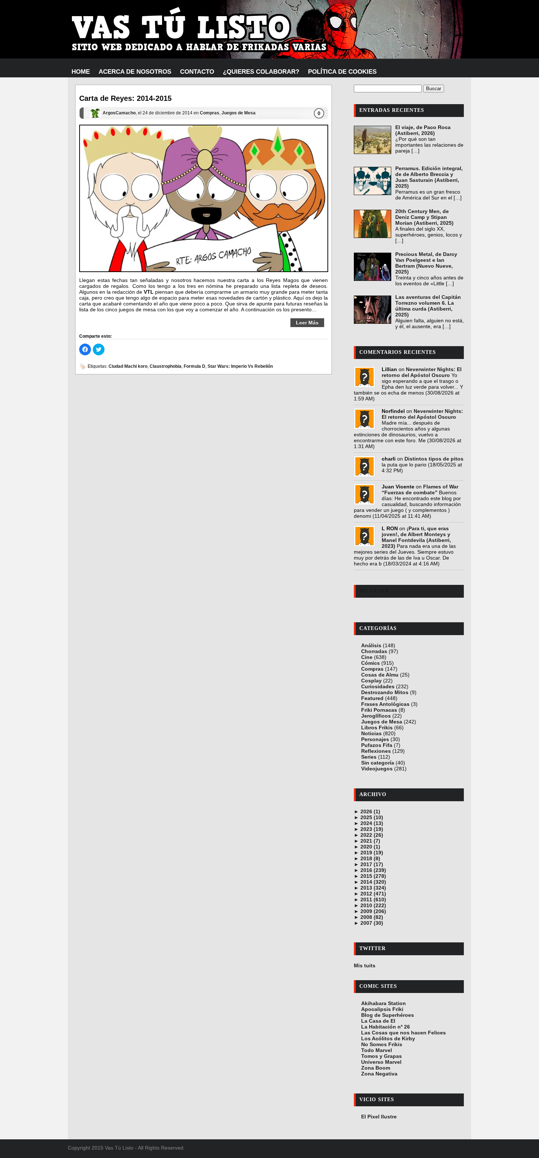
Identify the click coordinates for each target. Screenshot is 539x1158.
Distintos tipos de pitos (433, 459)
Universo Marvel (381, 1062)
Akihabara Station (383, 1003)
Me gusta (374, 591)
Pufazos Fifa (376, 745)
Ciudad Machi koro (128, 366)
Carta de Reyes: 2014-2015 (125, 98)
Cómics (370, 663)
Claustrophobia (166, 366)
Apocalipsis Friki (382, 1009)
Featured (372, 698)
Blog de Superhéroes (387, 1015)
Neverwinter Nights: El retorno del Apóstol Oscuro (422, 372)
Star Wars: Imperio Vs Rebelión (240, 366)
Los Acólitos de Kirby (388, 1038)
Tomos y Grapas (381, 1056)
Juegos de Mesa (238, 113)
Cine (367, 657)
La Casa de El (378, 1021)
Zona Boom (375, 1068)
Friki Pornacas (379, 710)
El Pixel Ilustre (379, 1116)
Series (369, 757)
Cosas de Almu (380, 675)
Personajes (375, 739)
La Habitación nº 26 (385, 1027)
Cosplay (371, 681)
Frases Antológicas (385, 704)
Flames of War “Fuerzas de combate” (420, 489)
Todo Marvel (376, 1050)
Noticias (371, 733)
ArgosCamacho (119, 113)
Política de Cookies (342, 71)
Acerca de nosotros (135, 71)
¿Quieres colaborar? (261, 71)
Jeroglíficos (376, 716)
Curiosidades (378, 686)
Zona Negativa (379, 1074)
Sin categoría (377, 763)
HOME (81, 71)
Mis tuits (364, 965)
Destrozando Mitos (384, 692)
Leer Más (307, 323)
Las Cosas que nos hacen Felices (403, 1033)
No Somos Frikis (381, 1044)
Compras (209, 113)
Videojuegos (377, 769)
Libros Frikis (377, 727)
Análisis (371, 645)
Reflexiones (376, 751)
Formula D (194, 366)
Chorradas (374, 651)
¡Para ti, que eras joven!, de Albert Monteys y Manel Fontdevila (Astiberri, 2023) (416, 537)
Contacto (197, 71)
